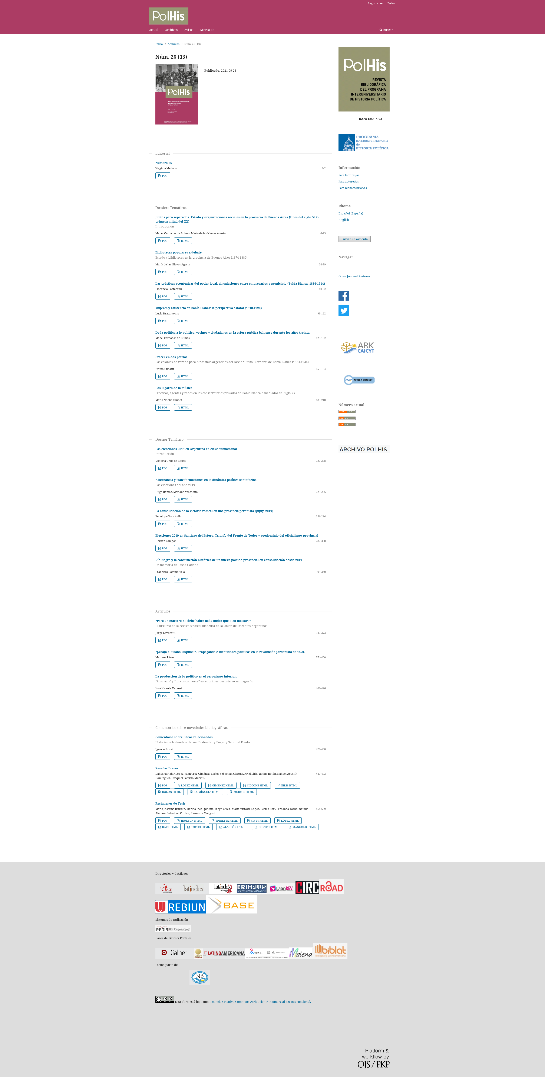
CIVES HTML (259, 820)
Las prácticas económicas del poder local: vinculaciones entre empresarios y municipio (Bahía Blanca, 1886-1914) (240, 283)
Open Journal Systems (354, 276)
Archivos (171, 30)
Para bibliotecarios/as (352, 188)
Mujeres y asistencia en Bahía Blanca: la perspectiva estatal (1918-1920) (208, 308)
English (343, 220)
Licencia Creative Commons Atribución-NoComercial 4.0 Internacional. (260, 1002)
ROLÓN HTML (171, 792)
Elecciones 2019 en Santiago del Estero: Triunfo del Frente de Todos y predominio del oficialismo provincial (236, 535)
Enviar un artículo (354, 239)
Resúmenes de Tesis (170, 803)
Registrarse (375, 3)
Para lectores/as (348, 175)
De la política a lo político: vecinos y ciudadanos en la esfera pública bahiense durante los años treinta (232, 332)
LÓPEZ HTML (189, 785)
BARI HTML (169, 827)
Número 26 (163, 163)
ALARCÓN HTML (233, 827)
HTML (184, 241)
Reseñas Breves (166, 768)
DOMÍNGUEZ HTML (207, 792)
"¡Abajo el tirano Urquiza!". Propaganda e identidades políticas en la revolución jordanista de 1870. (230, 652)
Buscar (387, 30)
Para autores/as (348, 181)
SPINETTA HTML (226, 820)
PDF (164, 176)
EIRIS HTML (289, 785)
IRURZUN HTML (191, 820)
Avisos (188, 30)
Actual (153, 30)
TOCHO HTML (200, 827)
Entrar (391, 3)
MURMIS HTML (243, 792)
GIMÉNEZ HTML (222, 785)
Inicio (159, 44)
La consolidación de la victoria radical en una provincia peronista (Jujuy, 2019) (214, 511)
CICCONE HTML (257, 785)
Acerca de (207, 30)
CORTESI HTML (268, 827)
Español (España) (350, 213)
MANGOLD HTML (304, 827)
